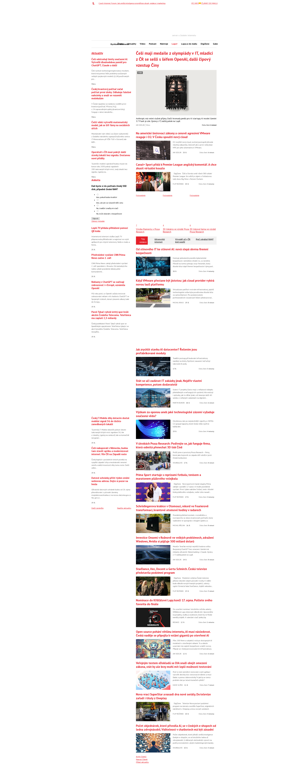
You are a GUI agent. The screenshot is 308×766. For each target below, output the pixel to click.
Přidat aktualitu (142, 762)
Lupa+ (175, 43)
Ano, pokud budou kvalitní (106, 197)
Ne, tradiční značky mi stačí (107, 208)
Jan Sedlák (140, 125)
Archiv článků (141, 756)
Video (142, 43)
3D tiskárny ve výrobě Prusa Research (176, 230)
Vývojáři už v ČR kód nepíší (182, 240)
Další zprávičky (97, 508)
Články (120, 43)
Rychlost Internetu (113, 44)
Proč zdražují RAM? (205, 239)
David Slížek (178, 685)
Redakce (176, 622)
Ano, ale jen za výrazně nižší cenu (109, 203)
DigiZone (205, 43)
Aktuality (131, 43)
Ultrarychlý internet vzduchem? (159, 242)
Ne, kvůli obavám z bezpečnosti (109, 213)
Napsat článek (142, 759)
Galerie (216, 43)
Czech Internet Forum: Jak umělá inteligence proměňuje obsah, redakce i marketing (132, 3)
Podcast (152, 43)
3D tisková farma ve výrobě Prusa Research (203, 230)
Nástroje (164, 43)
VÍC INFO (195, 3)
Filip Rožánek (178, 184)
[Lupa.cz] (94, 3)
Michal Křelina (179, 525)
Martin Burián (179, 403)
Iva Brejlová (177, 463)
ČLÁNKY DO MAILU (209, 3)
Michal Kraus (178, 303)
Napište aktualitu (124, 508)
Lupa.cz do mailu (189, 43)
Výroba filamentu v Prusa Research (148, 230)
